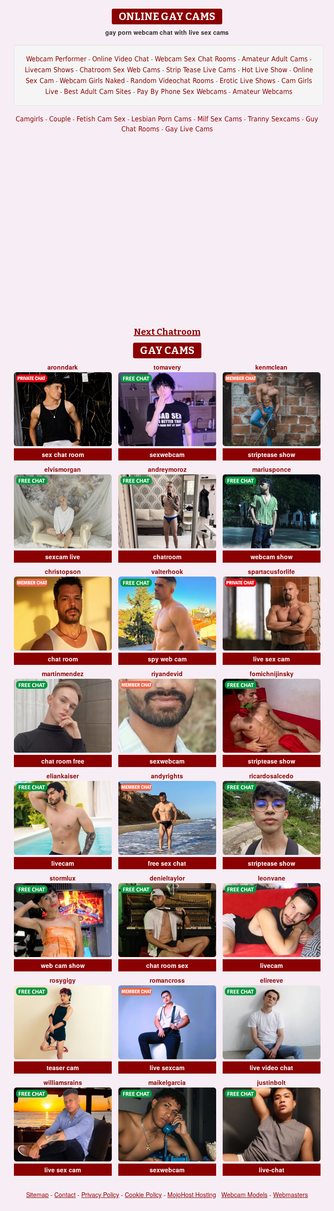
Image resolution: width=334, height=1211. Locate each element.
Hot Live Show (264, 70)
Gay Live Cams (189, 129)
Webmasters (290, 1194)
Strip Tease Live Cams (201, 70)
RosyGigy (63, 980)
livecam (62, 863)
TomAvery (167, 367)
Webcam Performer (56, 59)
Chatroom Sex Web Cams (120, 70)
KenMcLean (271, 367)
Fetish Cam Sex (101, 119)
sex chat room (63, 454)
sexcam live (62, 556)
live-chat (271, 1169)
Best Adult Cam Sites (97, 91)
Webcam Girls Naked (92, 81)
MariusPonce (271, 469)
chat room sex (167, 965)
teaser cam (63, 1067)
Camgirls (29, 119)
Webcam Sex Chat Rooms (195, 59)
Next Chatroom (167, 332)
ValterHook (167, 571)
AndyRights (167, 775)
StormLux (63, 878)
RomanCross (167, 980)
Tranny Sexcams (274, 119)
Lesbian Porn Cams (161, 119)
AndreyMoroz (167, 469)
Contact (65, 1194)
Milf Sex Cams (219, 119)
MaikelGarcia (167, 1082)
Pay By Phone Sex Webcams (182, 91)
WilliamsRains (62, 1082)
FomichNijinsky (272, 673)
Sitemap (37, 1194)
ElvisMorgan (62, 469)
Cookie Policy (143, 1194)
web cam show (63, 965)
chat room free (62, 761)
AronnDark (62, 367)
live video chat (271, 1067)
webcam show (271, 556)
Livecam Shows (49, 70)
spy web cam (167, 658)
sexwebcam (167, 454)
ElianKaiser (63, 775)
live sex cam (271, 658)
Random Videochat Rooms (172, 81)
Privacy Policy (100, 1194)
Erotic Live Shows (248, 81)
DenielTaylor (167, 878)
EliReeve (271, 980)
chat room (63, 658)
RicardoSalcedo (271, 775)
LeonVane (271, 878)
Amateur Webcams (263, 91)
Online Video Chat (120, 59)
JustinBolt (271, 1082)
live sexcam (167, 1067)
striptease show (271, 454)
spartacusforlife (271, 571)
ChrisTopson (63, 571)
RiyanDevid (167, 673)
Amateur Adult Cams (275, 59)
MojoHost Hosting (191, 1194)
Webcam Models (244, 1194)
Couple (60, 119)
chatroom (167, 556)
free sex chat (167, 863)
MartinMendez (63, 673)
